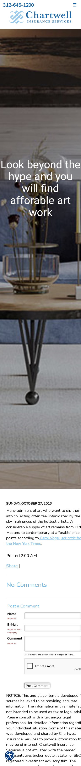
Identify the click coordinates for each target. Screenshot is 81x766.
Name (11, 613)
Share (12, 566)
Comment (14, 638)
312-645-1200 (18, 5)
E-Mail (12, 624)
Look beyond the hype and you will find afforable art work (41, 188)
